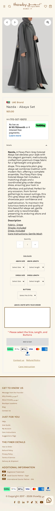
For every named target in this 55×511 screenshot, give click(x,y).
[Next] (14, 22)
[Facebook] (14, 502)
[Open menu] (4, 6)
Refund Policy (7, 450)
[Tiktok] (31, 502)
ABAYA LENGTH (33, 261)
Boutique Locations (9, 403)
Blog (4, 407)
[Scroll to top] (49, 503)
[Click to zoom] (47, 22)
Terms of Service (8, 458)
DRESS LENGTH (33, 275)
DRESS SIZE (20, 275)
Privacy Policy (7, 454)
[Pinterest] (27, 502)
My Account (6, 429)
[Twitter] (36, 502)
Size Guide (27, 256)
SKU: (8, 119)
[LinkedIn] (23, 502)
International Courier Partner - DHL (20, 479)
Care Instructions (9, 432)
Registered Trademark (15, 472)
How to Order (7, 447)
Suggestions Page (9, 436)
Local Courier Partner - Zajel (18, 476)
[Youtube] (41, 502)
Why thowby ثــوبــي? (10, 396)
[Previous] (7, 22)
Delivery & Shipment (10, 461)
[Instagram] (19, 502)
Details (9, 145)
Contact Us (6, 411)
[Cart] (50, 6)
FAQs (4, 421)
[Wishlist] (45, 6)
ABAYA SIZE (20, 261)
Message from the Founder (12, 393)
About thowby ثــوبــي (10, 400)
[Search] (9, 6)
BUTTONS (27, 289)
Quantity (27, 239)
